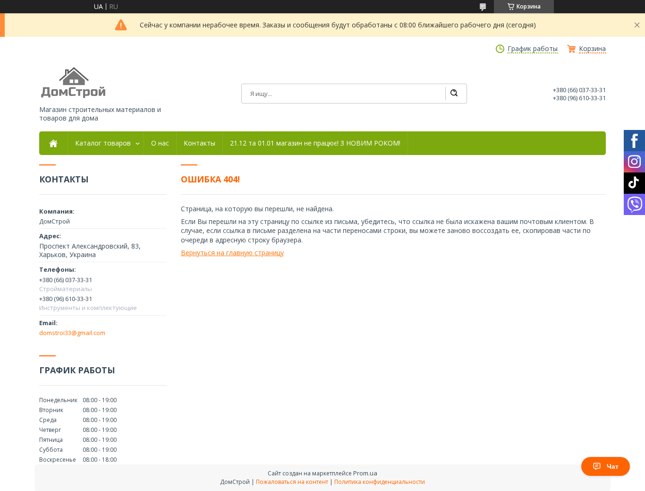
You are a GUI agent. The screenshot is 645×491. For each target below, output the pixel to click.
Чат (613, 466)
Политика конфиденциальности (379, 482)
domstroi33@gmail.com (72, 332)
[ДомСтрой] (74, 83)
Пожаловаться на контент (292, 482)
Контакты (199, 143)
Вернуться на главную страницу (232, 252)
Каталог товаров (103, 143)
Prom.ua (365, 473)
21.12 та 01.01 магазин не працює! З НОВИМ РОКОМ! (315, 143)
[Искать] (453, 93)
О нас (160, 143)
